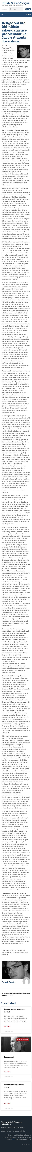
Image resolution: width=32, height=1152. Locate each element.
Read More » (7, 1026)
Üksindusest (9, 1057)
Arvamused (6, 993)
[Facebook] (26, 9)
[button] (2, 14)
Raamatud (26, 993)
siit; (13, 1139)
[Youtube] (29, 9)
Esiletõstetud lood (16, 993)
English (28, 14)
